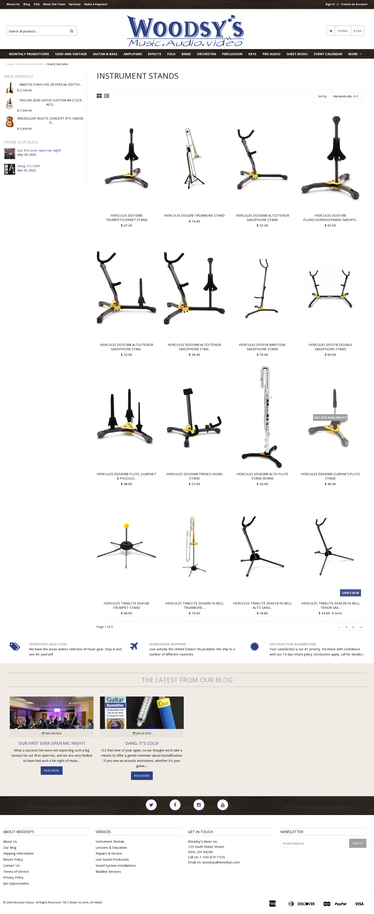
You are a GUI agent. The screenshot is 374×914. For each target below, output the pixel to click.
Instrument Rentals (110, 841)
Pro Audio (271, 54)
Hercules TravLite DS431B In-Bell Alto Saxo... (262, 605)
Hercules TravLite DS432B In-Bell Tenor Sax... (330, 605)
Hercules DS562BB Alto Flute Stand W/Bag (262, 476)
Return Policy (13, 859)
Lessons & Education (111, 847)
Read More (51, 770)
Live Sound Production (112, 859)
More (353, 54)
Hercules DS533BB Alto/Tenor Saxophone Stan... (194, 346)
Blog (26, 4)
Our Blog (9, 847)
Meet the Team (54, 4)
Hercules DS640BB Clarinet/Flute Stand (330, 476)
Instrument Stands (31, 64)
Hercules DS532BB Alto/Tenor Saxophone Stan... (126, 346)
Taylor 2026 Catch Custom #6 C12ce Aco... (50, 102)
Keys (252, 54)
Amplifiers (133, 54)
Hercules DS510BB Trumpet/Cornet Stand (126, 217)
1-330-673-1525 (212, 857)
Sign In (330, 4)
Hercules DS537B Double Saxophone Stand (330, 346)
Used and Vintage (71, 54)
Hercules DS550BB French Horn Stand (194, 476)
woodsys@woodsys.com (221, 862)
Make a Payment (96, 4)
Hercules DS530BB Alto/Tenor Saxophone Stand (262, 217)
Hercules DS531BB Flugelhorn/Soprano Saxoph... (330, 217)
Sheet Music (297, 54)
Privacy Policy (13, 877)
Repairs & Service (109, 853)
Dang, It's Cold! (28, 166)
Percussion (232, 54)
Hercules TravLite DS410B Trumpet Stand (126, 605)
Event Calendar (328, 54)
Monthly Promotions (29, 54)
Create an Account (354, 4)
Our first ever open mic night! (39, 150)
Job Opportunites (16, 883)
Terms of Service (16, 871)
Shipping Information (18, 853)
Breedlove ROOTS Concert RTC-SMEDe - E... (50, 120)
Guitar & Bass (105, 54)
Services (75, 4)
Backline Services (108, 871)
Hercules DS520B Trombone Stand (194, 215)
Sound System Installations (116, 865)
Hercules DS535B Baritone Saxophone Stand (262, 346)
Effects (154, 54)
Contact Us (11, 865)
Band (186, 54)
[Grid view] (99, 96)
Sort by (322, 96)
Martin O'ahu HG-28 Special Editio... (50, 84)
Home (10, 64)
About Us (13, 4)
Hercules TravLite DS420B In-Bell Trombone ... (194, 605)
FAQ (37, 4)
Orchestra (206, 54)
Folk (171, 54)
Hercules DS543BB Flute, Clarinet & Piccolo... (126, 476)
